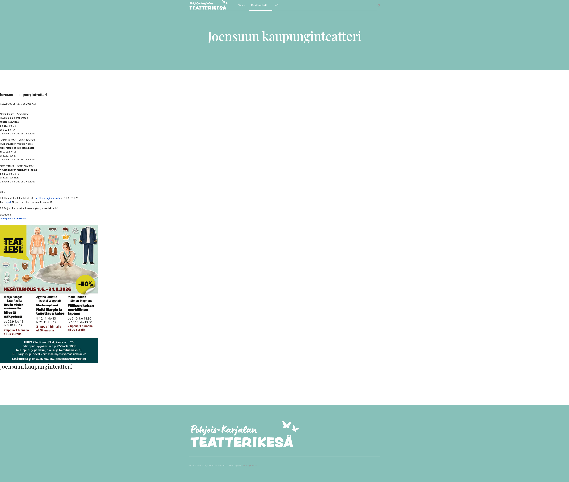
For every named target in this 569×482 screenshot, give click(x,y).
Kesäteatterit (259, 5)
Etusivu (242, 5)
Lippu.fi (7, 202)
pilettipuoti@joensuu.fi (47, 198)
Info (277, 5)
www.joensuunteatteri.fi (13, 218)
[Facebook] (379, 5)
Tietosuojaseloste (249, 465)
